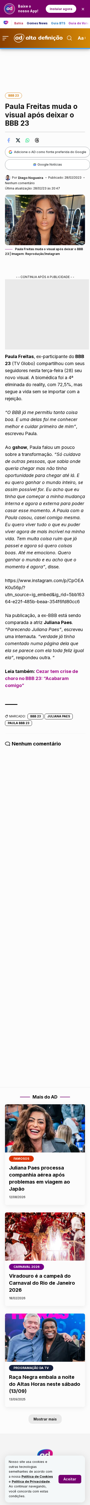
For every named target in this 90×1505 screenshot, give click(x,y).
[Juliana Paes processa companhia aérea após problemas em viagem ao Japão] (45, 1128)
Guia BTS (58, 23)
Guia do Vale (78, 23)
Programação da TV (31, 1368)
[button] (69, 1479)
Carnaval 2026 (27, 1267)
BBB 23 (13, 95)
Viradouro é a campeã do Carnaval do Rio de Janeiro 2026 (42, 1283)
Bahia (19, 23)
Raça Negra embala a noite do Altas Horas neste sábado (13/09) (44, 1384)
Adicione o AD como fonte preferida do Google (50, 152)
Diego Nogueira (30, 178)
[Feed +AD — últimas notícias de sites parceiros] (8, 23)
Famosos (21, 1158)
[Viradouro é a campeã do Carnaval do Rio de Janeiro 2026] (45, 1236)
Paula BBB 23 (18, 723)
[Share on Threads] (37, 140)
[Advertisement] (45, 67)
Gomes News (37, 23)
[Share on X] (18, 140)
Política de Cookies (37, 1476)
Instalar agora (61, 9)
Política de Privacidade (31, 1481)
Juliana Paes (58, 716)
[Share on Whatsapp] (27, 140)
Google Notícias (50, 164)
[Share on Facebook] (8, 140)
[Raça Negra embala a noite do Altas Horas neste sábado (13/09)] (45, 1338)
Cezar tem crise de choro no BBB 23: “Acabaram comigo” (41, 678)
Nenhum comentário (20, 183)
